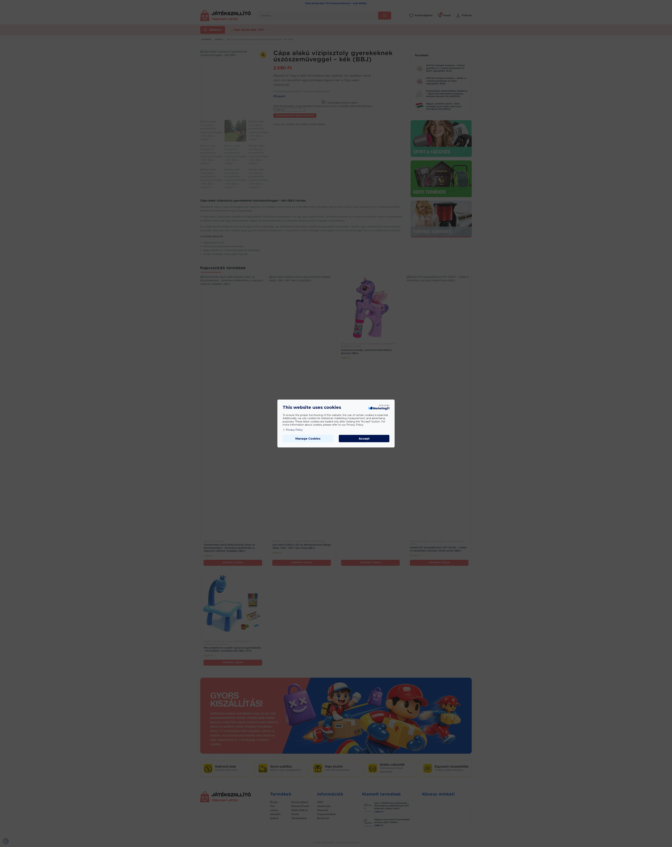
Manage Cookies (307, 438)
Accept (364, 438)
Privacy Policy (294, 429)
